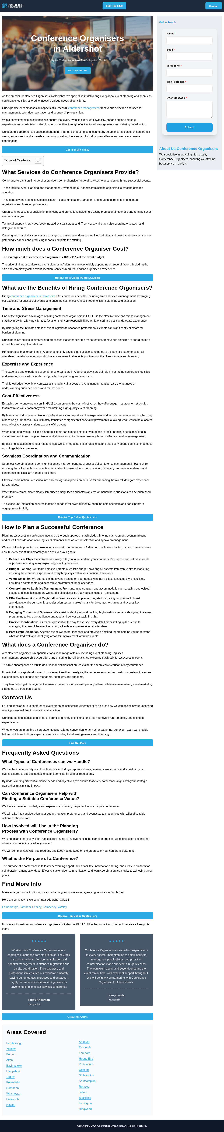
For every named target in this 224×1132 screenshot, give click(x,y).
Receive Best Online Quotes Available (77, 277)
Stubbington (86, 1075)
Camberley (49, 907)
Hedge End (86, 1058)
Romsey (84, 1086)
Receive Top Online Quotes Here (77, 517)
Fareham (84, 1053)
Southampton (87, 1081)
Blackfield (85, 1097)
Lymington (85, 1103)
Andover (84, 1041)
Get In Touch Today (77, 149)
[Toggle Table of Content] (36, 161)
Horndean (12, 1088)
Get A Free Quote (77, 1016)
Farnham (25, 907)
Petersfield (13, 1082)
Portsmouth (86, 1064)
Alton (9, 1060)
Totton (82, 1092)
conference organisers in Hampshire (32, 296)
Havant (10, 1104)
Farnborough (10, 907)
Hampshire (13, 1071)
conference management (83, 108)
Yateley (62, 907)
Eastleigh (85, 1047)
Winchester (13, 1093)
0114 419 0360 (114, 6)
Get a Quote (75, 70)
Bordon (10, 1054)
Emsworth (12, 1099)
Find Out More (77, 742)
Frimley (36, 907)
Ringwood (85, 1109)
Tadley (10, 1076)
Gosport (84, 1069)
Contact (213, 6)
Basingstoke (14, 1065)
